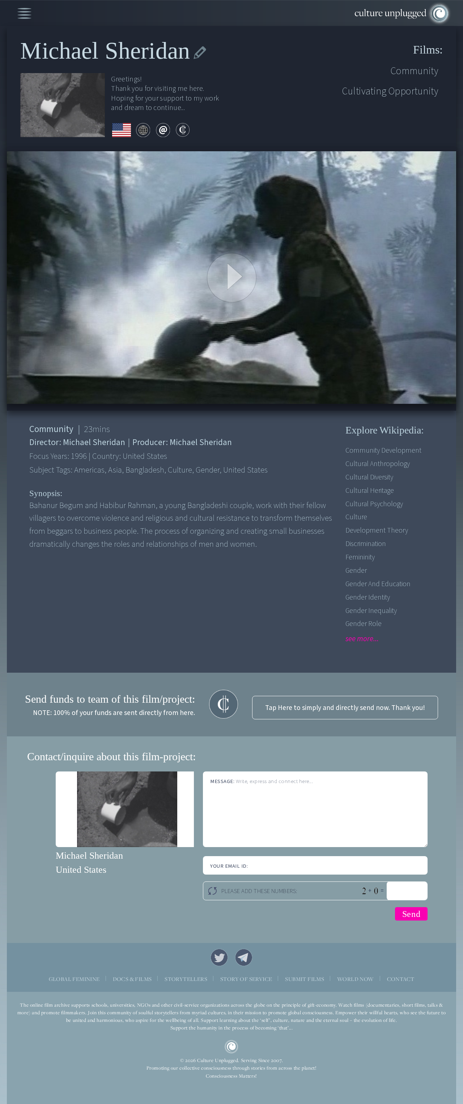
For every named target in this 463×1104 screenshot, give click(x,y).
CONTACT (401, 979)
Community (414, 71)
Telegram (243, 957)
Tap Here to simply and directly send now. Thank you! (345, 708)
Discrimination (365, 544)
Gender (356, 571)
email (163, 130)
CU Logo (231, 1047)
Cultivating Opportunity (390, 91)
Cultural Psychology (374, 504)
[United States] (121, 130)
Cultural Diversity (369, 477)
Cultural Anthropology (377, 464)
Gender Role (363, 624)
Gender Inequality (371, 611)
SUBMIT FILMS (304, 979)
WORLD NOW (355, 979)
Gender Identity (367, 597)
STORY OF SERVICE (246, 979)
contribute (183, 130)
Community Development (383, 450)
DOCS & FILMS (132, 979)
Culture (356, 517)
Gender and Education (378, 584)
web (143, 130)
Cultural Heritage (369, 491)
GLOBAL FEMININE (74, 979)
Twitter (219, 957)
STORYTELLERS (186, 979)
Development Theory (376, 530)
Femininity (360, 557)
